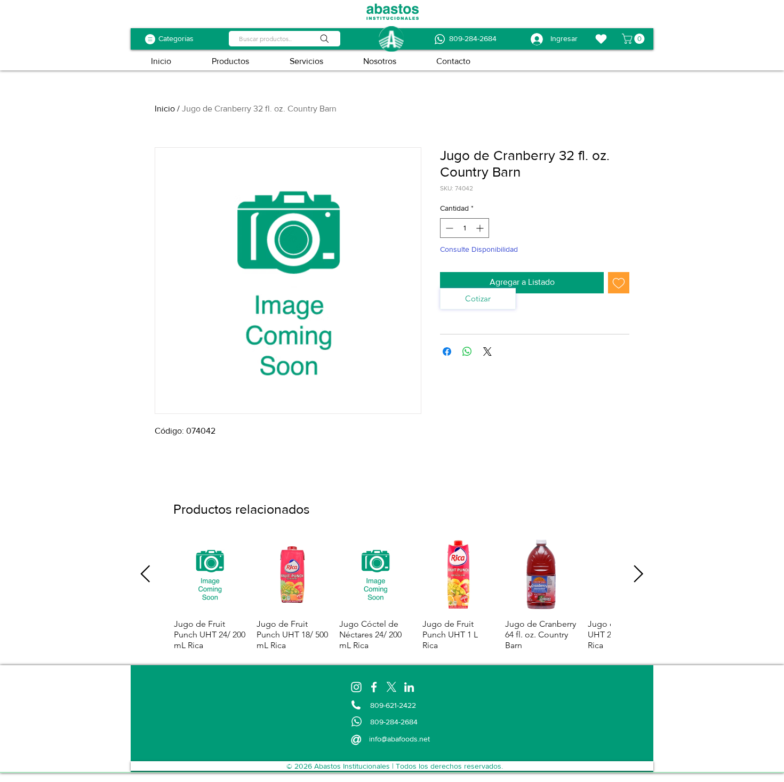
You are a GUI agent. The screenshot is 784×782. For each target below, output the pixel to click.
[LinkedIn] (409, 687)
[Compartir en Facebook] (447, 351)
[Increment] (480, 228)
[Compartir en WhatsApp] (467, 351)
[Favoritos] (601, 39)
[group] (392, 594)
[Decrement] (448, 228)
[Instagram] (356, 687)
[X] (391, 687)
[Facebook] (374, 687)
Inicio (165, 108)
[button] (634, 39)
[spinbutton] (464, 228)
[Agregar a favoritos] (618, 282)
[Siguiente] (638, 573)
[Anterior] (145, 573)
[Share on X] (487, 351)
